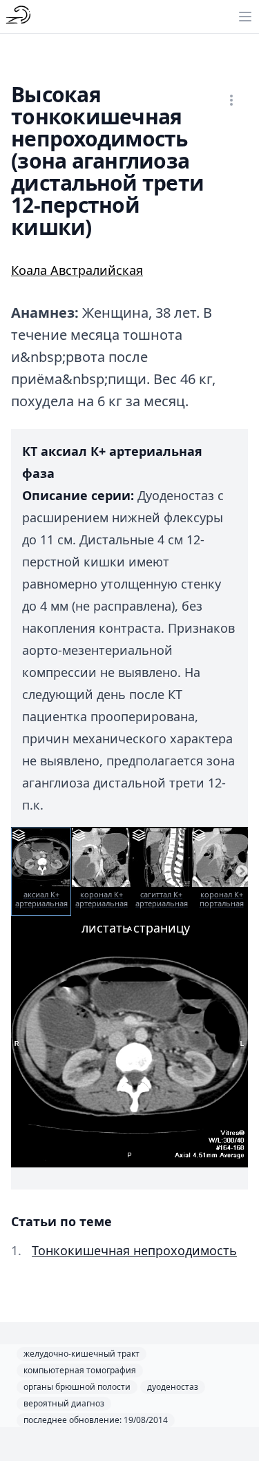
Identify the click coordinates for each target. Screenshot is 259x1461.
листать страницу (135, 927)
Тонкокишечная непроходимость (134, 1250)
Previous (17, 872)
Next (242, 872)
